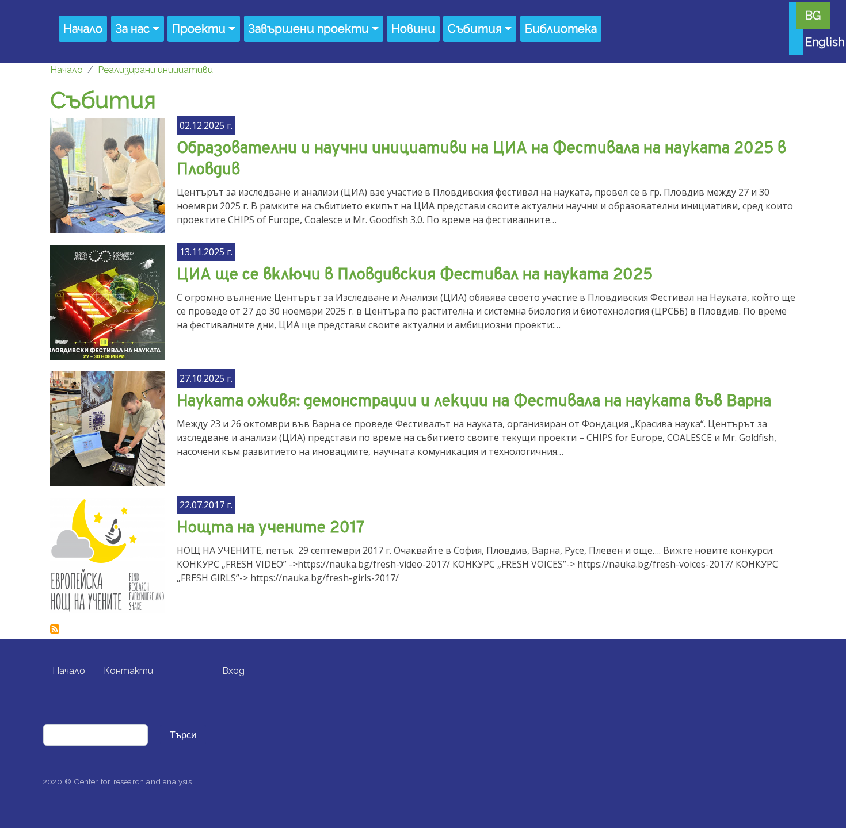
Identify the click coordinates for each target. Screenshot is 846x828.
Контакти (128, 670)
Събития (475, 29)
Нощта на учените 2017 (270, 528)
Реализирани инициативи (155, 69)
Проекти (199, 29)
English (824, 42)
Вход (233, 670)
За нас (133, 29)
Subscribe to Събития (54, 629)
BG (813, 15)
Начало (82, 29)
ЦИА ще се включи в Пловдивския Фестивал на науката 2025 (415, 275)
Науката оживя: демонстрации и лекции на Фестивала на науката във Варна (474, 402)
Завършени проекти (309, 29)
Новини (413, 29)
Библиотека (561, 29)
